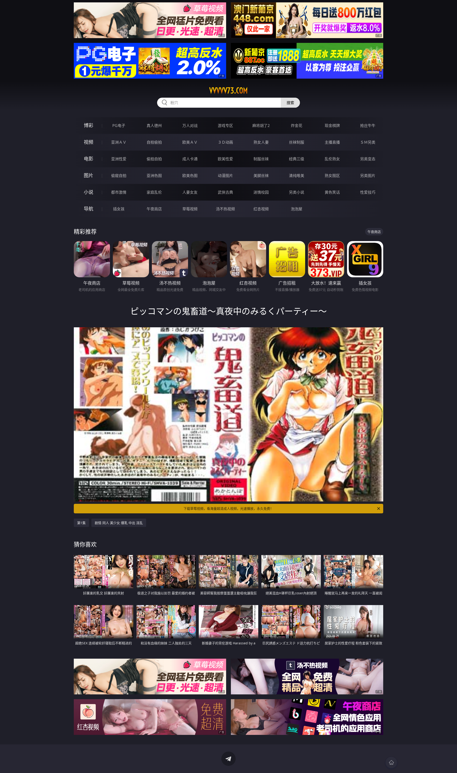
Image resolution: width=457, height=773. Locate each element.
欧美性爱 (225, 159)
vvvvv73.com (228, 90)
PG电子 (118, 125)
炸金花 (296, 125)
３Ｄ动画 (225, 142)
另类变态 (367, 159)
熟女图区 (332, 175)
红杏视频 (261, 209)
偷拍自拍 (154, 159)
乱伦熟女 (332, 159)
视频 (88, 142)
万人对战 (190, 125)
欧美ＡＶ (190, 142)
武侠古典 (225, 192)
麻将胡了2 (261, 125)
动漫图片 (225, 175)
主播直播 (332, 142)
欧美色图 (190, 175)
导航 (88, 209)
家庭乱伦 (154, 192)
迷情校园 (261, 192)
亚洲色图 (154, 175)
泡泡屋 (296, 209)
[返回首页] (391, 762)
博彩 (88, 125)
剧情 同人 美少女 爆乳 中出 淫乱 (119, 522)
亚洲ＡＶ (118, 142)
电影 (88, 159)
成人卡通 (190, 159)
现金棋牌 (332, 125)
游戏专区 (225, 125)
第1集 (81, 522)
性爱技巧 (367, 192)
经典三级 (296, 159)
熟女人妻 (261, 142)
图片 (88, 175)
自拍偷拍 (154, 142)
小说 (88, 192)
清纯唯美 (296, 175)
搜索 (290, 102)
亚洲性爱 (118, 159)
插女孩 (118, 209)
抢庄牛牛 (367, 125)
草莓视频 (190, 209)
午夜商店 (154, 209)
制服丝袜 (261, 159)
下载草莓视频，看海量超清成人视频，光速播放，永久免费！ (228, 508)
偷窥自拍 (118, 175)
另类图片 (367, 175)
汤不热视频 (225, 209)
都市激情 (118, 192)
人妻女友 (190, 192)
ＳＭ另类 (367, 142)
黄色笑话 (332, 192)
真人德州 (154, 125)
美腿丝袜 (261, 175)
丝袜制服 (296, 142)
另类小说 (296, 192)
